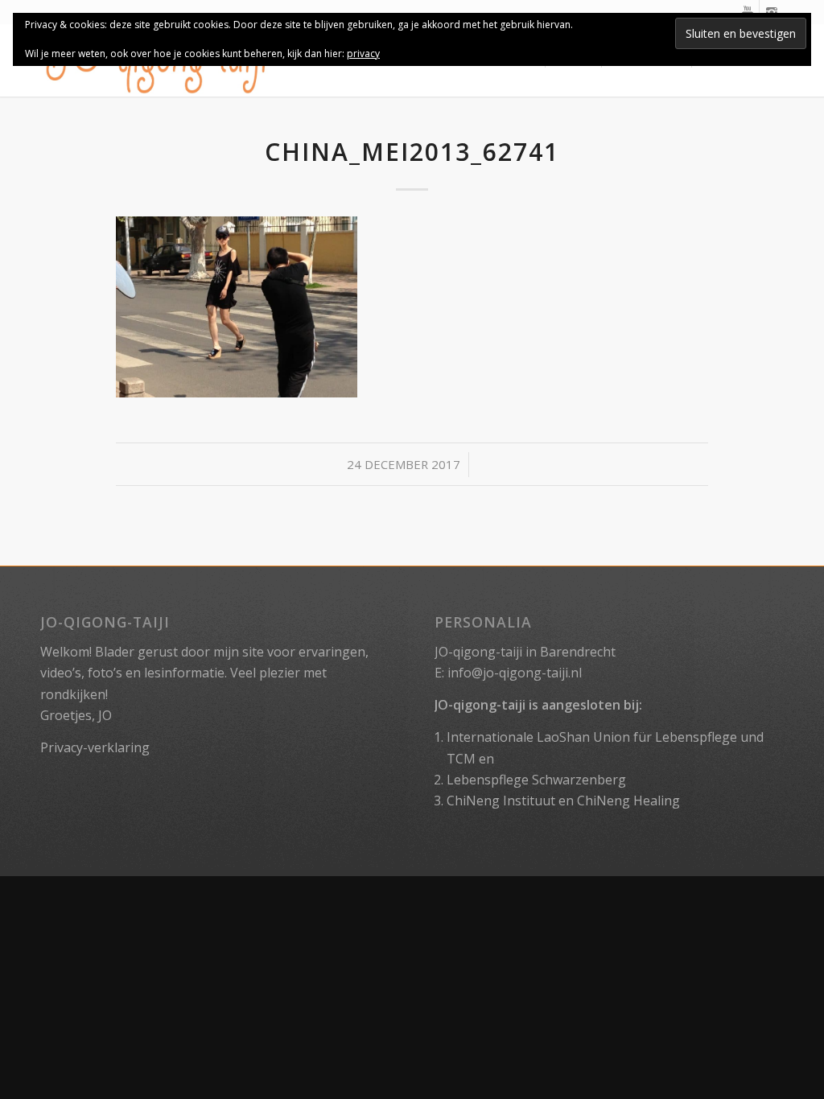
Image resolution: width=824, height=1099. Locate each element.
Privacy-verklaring (95, 747)
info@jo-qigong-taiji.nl (514, 672)
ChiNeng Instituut (501, 800)
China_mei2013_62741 (412, 151)
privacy (363, 53)
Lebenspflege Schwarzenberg (536, 779)
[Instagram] (772, 12)
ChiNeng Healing (628, 800)
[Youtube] (747, 12)
